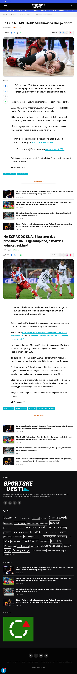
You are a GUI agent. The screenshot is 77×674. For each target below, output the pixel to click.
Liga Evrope (7, 537)
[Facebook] (5, 86)
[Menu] (5, 6)
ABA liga (8, 518)
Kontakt (16, 662)
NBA (6, 541)
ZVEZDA (61, 11)
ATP (17, 518)
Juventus (7, 533)
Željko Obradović (10, 554)
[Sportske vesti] (38, 6)
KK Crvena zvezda (22, 532)
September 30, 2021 (54, 149)
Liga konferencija (17, 537)
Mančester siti (62, 537)
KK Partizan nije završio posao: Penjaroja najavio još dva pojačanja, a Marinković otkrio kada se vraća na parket (43, 214)
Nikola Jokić (16, 541)
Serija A (67, 546)
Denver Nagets (20, 523)
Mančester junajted (50, 537)
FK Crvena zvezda (21, 408)
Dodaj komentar (38, 181)
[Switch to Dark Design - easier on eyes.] (71, 1)
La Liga (62, 533)
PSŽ (19, 546)
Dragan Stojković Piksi (32, 523)
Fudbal (16, 250)
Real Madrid (34, 546)
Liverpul (39, 537)
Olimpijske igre (45, 541)
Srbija (7, 550)
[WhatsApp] (5, 101)
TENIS (36, 11)
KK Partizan (41, 532)
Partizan (51, 408)
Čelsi (66, 550)
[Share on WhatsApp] (21, 32)
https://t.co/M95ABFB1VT (45, 142)
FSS (68, 11)
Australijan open (25, 518)
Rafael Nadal (25, 546)
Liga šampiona (42, 408)
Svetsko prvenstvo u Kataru (55, 550)
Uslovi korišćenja (64, 662)
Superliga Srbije (21, 550)
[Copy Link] (17, 32)
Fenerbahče (20, 528)
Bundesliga (43, 518)
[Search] (71, 6)
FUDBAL (19, 11)
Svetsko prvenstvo (39, 551)
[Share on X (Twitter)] (14, 32)
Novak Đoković (30, 541)
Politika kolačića (48, 662)
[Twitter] (5, 91)
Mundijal (70, 537)
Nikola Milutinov (22, 174)
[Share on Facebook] (11, 32)
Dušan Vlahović (44, 523)
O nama (8, 662)
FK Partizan (32, 408)
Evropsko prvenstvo (9, 528)
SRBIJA (43, 11)
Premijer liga (10, 546)
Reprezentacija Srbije (51, 545)
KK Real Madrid (54, 533)
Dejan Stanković (8, 523)
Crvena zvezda (8, 408)
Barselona (35, 518)
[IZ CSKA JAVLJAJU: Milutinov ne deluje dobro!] (38, 56)
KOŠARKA (28, 11)
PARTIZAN (52, 11)
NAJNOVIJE (10, 11)
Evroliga (17, 28)
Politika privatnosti (30, 662)
